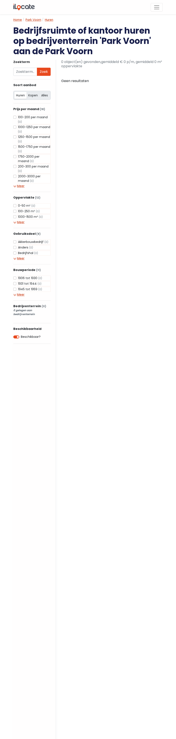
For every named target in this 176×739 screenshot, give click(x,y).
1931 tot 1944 (29, 283)
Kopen (33, 95)
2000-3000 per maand (29, 178)
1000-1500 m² (30, 217)
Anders (25, 247)
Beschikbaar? (31, 337)
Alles (44, 95)
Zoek (44, 71)
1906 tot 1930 (30, 278)
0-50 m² (26, 205)
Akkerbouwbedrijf (33, 242)
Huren (20, 95)
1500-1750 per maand (34, 149)
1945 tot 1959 (30, 289)
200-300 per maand (33, 168)
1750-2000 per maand (28, 158)
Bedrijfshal (28, 253)
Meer (20, 186)
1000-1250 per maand (34, 129)
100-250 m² (29, 211)
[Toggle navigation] (157, 7)
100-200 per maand (33, 119)
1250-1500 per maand (34, 139)
